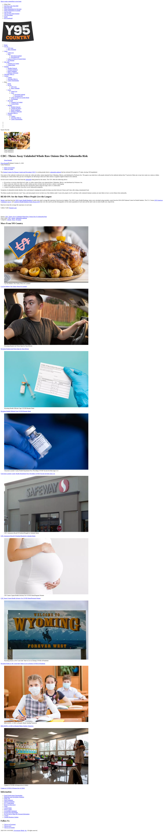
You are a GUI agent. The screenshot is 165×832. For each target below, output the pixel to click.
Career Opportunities (13, 80)
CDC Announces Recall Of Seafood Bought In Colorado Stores (18, 536)
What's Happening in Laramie (12, 10)
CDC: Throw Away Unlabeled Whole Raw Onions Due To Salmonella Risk (26, 216)
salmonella (28, 179)
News (13, 219)
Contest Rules (11, 65)
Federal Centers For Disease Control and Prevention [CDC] (19, 172)
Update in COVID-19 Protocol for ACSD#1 (13, 788)
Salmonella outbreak (21, 218)
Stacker (3, 200)
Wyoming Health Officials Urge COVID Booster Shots (16, 411)
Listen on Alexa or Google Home (17, 59)
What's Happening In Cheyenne (12, 9)
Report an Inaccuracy (10, 804)
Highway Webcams (13, 73)
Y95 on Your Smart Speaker (11, 13)
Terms (5, 806)
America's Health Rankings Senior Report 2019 (27, 202)
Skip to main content (6, 1)
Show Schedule (12, 49)
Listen (5, 51)
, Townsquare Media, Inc (20, 830)
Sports (6, 16)
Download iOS (15, 57)
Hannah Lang (13, 208)
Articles (9, 219)
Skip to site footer (16, 1)
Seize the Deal (8, 7)
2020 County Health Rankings (23, 200)
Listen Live (11, 52)
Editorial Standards (9, 801)
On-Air (6, 46)
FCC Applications (9, 803)
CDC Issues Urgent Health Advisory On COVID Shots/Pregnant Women (21, 598)
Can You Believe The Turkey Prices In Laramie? (14, 286)
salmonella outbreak (55, 172)
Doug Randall (4, 163)
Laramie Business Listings (11, 817)
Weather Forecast (12, 68)
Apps (9, 54)
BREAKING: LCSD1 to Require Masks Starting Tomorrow (17, 726)
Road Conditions (12, 71)
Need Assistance (8, 800)
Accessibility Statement (10, 811)
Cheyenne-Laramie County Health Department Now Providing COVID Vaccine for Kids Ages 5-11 (28, 473)
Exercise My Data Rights (11, 812)
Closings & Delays (13, 69)
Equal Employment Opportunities (13, 795)
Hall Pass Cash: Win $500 (11, 6)
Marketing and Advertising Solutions (14, 797)
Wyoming (18, 219)
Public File (7, 798)
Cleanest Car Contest (13, 63)
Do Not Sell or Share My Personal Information (16, 814)
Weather (6, 66)
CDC (9, 218)
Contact (6, 76)
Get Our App (7, 12)
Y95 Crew (10, 48)
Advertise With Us (9, 74)
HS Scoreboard (8, 18)
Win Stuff (6, 62)
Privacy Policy (8, 809)
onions (13, 218)
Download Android (16, 56)
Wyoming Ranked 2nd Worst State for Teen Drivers (15, 349)
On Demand (11, 60)
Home (5, 45)
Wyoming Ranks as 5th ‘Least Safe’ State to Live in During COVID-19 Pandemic (23, 663)
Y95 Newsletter (8, 15)
